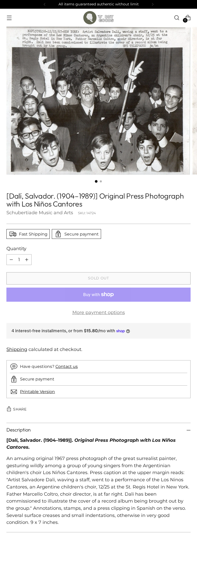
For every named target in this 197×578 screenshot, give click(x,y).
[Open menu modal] (9, 17)
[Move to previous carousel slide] (174, 560)
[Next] (152, 4)
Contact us (66, 366)
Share (20, 409)
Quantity (16, 248)
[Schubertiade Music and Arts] (98, 18)
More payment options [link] (98, 312)
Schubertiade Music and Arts (39, 212)
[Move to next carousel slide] (186, 560)
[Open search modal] (177, 17)
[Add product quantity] (26, 259)
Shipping (16, 349)
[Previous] (44, 4)
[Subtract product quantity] (11, 259)
